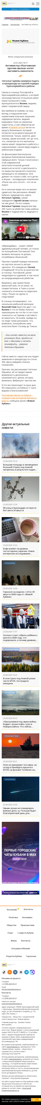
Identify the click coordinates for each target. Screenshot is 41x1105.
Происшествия (11, 436)
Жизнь (8, 479)
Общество (11, 925)
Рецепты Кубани (14, 956)
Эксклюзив (15, 24)
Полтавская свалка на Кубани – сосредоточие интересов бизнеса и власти (19, 398)
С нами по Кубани (26, 933)
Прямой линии (17, 127)
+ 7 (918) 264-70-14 (9, 984)
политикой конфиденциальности (16, 1089)
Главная (5, 24)
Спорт (10, 933)
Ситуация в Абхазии (20, 948)
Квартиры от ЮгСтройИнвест (20, 9)
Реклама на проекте (11, 978)
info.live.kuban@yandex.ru (11, 989)
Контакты (28, 909)
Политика (13, 917)
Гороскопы (10, 563)
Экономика (10, 606)
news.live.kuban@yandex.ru (12, 1004)
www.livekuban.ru (13, 1047)
